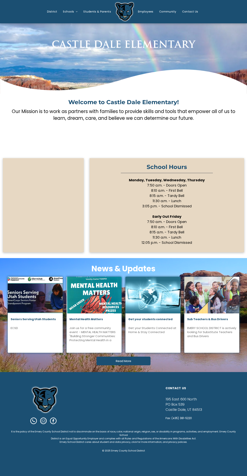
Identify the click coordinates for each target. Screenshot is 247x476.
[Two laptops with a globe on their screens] (152, 295)
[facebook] (53, 421)
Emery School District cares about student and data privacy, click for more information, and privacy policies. (123, 442)
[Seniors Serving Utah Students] (35, 295)
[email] (43, 421)
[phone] (33, 421)
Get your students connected (150, 319)
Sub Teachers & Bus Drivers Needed (207, 319)
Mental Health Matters (86, 319)
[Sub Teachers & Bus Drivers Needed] (211, 295)
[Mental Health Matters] (94, 295)
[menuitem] (52, 11)
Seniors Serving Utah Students (33, 319)
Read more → (22, 347)
